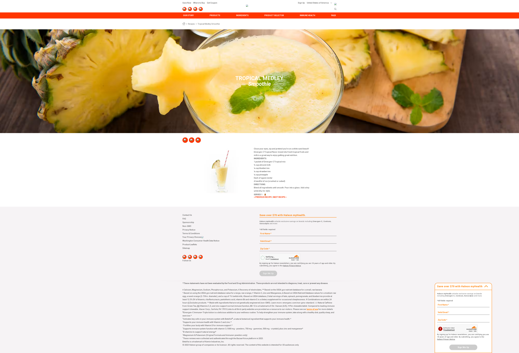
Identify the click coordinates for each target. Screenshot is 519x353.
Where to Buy (199, 3)
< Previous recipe (263, 197)
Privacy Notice (188, 230)
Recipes (191, 24)
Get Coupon (212, 3)
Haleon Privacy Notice (292, 266)
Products (215, 15)
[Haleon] (335, 2)
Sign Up (301, 3)
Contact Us (187, 215)
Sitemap (186, 248)
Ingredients (242, 15)
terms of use (312, 309)
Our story (188, 15)
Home (183, 24)
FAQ (184, 219)
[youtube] (190, 9)
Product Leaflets (189, 244)
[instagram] (201, 9)
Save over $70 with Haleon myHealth (460, 286)
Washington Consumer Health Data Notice (200, 241)
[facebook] (184, 9)
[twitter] (195, 9)
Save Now (186, 3)
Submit (335, 9)
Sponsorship (188, 222)
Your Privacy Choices (191, 237)
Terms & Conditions (191, 233)
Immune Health (307, 15)
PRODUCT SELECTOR (274, 15)
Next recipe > (280, 197)
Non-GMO (186, 226)
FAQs (333, 15)
